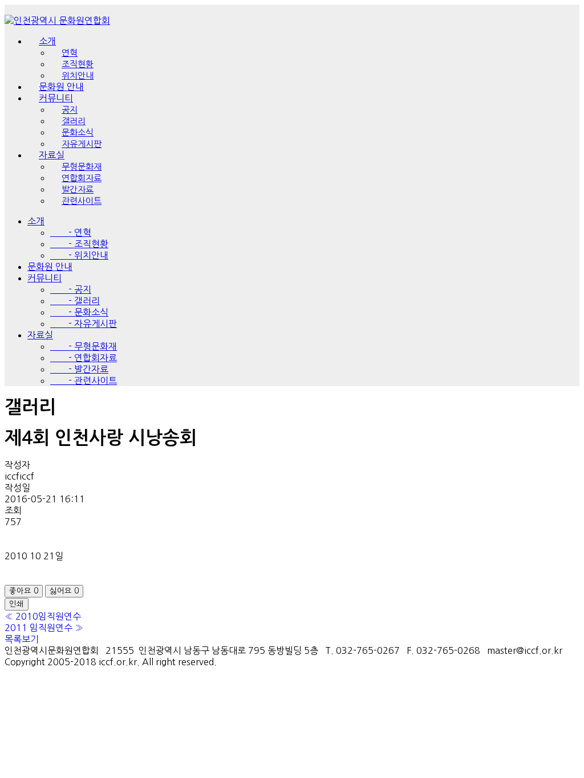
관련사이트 (82, 200)
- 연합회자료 (83, 357)
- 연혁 (70, 232)
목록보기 (22, 639)
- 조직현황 (79, 243)
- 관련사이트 (83, 380)
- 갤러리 (75, 300)
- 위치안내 (79, 255)
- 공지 (70, 289)
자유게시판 (82, 144)
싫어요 (64, 591)
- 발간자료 (79, 369)
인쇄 (16, 604)
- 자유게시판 (83, 323)
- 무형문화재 (83, 346)
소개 (47, 41)
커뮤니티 (44, 277)
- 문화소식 (79, 312)
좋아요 (23, 591)
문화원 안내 (49, 266)
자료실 (40, 334)
